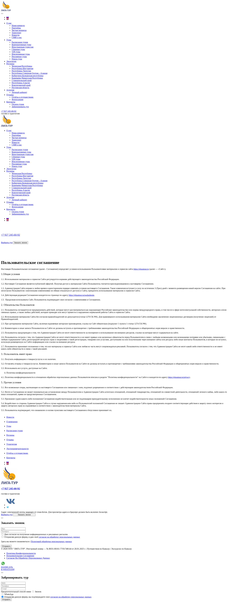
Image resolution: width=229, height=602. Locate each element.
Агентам (10, 90)
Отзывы (10, 95)
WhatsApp (8, 594)
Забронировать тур (20, 107)
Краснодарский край (21, 85)
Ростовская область (20, 87)
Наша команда (18, 25)
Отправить (6, 546)
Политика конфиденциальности (21, 553)
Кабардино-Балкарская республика (27, 76)
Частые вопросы (19, 30)
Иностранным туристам (22, 47)
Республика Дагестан (21, 71)
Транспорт (16, 33)
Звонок (37, 591)
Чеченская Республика (22, 66)
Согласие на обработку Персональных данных (28, 558)
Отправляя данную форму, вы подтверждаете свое (47, 597)
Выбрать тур (6, 242)
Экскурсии (11, 61)
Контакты (10, 102)
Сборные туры (18, 49)
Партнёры (16, 28)
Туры (8, 40)
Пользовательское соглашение (20, 556)
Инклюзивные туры (21, 54)
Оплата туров (18, 104)
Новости (15, 35)
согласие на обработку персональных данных (59, 537)
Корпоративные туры (21, 44)
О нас (9, 23)
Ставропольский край (22, 80)
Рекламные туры (19, 56)
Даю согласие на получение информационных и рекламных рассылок (36, 534)
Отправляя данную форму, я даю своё (42, 537)
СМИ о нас (17, 37)
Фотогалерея (17, 99)
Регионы (10, 64)
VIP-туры (16, 52)
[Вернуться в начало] (6, 10)
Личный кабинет (19, 92)
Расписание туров (20, 42)
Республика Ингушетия (22, 68)
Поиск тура (17, 59)
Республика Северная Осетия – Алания (29, 73)
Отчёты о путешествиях (22, 97)
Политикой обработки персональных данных (51, 541)
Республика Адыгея (21, 83)
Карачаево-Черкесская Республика (27, 78)
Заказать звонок (20, 243)
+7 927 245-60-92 (8, 111)
